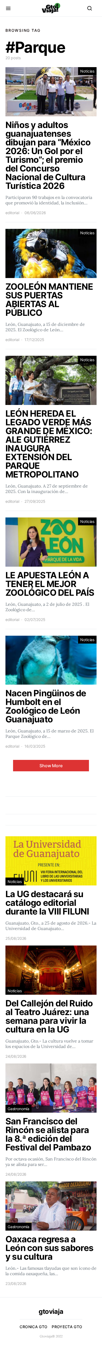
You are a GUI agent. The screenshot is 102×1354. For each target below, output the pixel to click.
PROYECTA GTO (67, 1326)
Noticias (87, 71)
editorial (12, 212)
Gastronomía (18, 1108)
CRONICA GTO (33, 1326)
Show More (50, 765)
